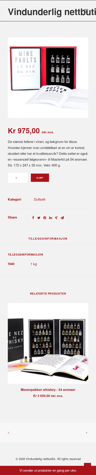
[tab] (48, 240)
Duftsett (39, 199)
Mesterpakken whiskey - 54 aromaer (48, 389)
